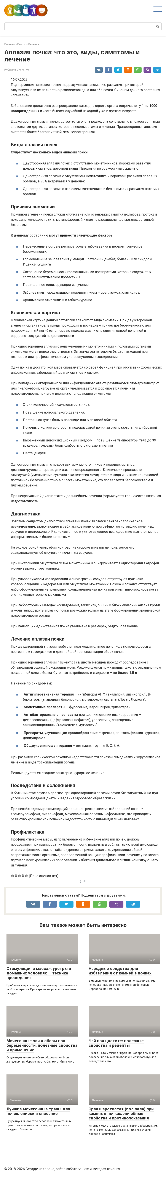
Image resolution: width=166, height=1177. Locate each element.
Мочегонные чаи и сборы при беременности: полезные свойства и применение (41, 1045)
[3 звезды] (19, 875)
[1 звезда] (12, 875)
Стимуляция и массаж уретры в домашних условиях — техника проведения (38, 973)
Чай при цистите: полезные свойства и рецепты (116, 1043)
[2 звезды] (16, 875)
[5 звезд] (26, 875)
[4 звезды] (23, 875)
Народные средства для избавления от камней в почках (120, 971)
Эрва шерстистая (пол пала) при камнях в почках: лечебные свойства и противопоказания (121, 1113)
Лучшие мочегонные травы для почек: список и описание (38, 1111)
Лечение (23, 69)
